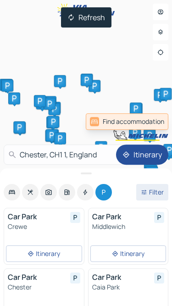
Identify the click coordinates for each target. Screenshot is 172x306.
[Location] (160, 52)
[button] (149, 135)
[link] (127, 121)
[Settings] (160, 32)
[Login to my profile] (160, 12)
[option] (12, 192)
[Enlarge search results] (86, 173)
